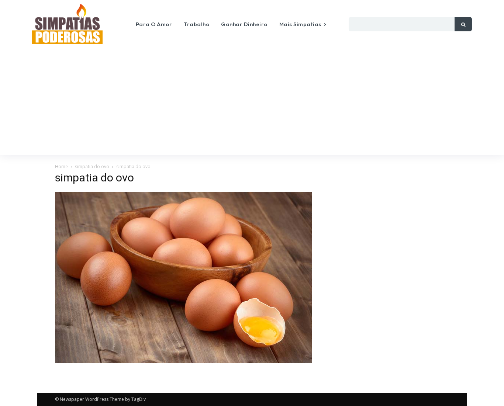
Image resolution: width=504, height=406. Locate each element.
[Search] (463, 24)
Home (61, 166)
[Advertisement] (252, 100)
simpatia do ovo (92, 166)
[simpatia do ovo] (183, 361)
